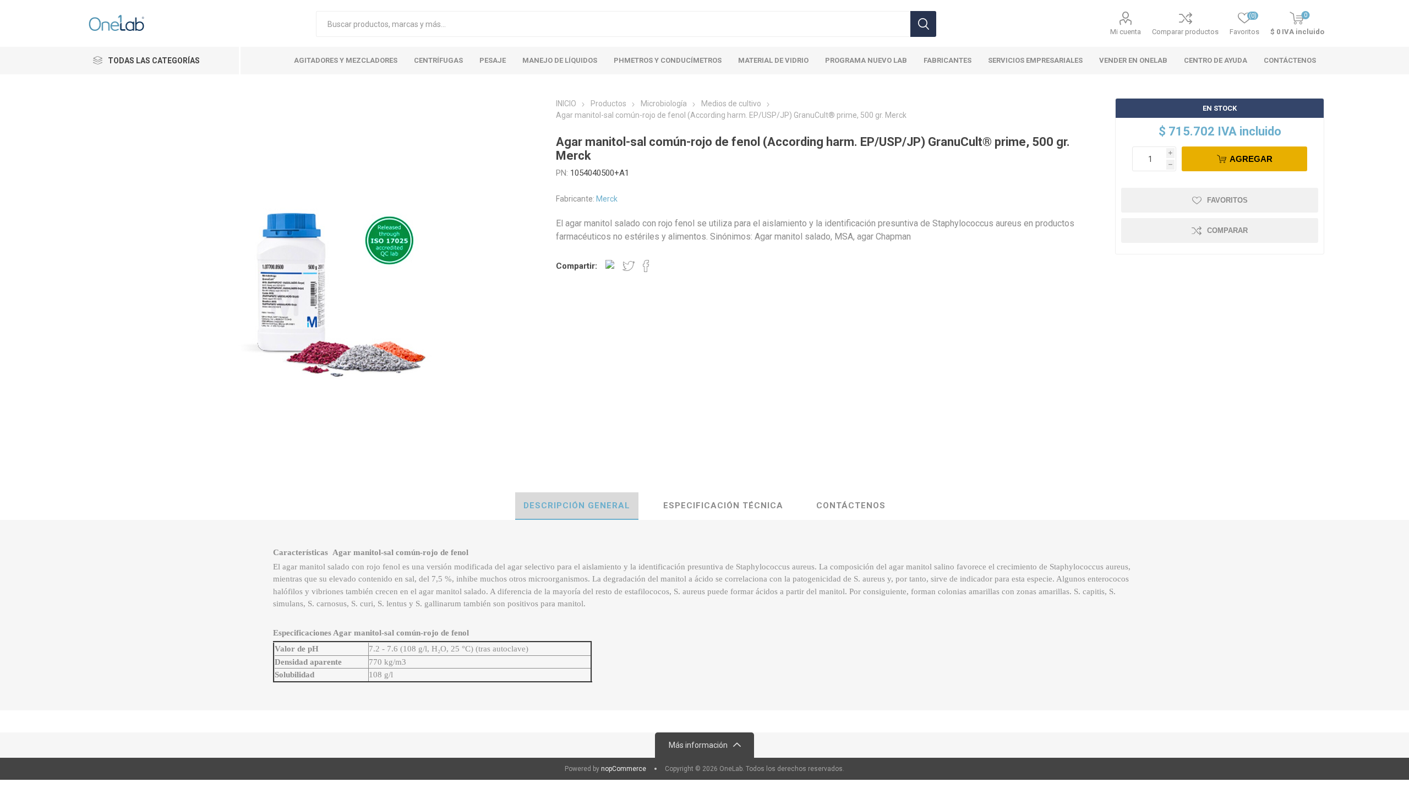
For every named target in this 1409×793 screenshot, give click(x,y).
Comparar (1227, 230)
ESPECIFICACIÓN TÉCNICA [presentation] (723, 505)
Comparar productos (1185, 32)
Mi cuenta (1125, 32)
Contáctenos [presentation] (851, 505)
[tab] (576, 506)
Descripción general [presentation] (576, 505)
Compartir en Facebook (646, 266)
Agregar (1251, 159)
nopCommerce (623, 769)
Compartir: (576, 266)
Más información (698, 745)
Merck (607, 198)
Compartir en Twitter (628, 266)
